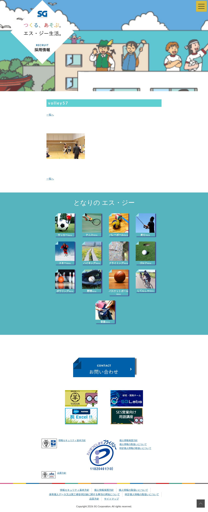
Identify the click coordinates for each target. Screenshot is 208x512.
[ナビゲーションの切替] (201, 6)
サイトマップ (111, 499)
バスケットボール (118, 292)
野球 (91, 291)
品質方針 (61, 473)
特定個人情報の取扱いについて (135, 448)
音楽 (105, 322)
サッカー (65, 235)
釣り (145, 235)
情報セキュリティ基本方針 (72, 440)
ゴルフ (145, 263)
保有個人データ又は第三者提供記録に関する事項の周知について (84, 494)
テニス (92, 235)
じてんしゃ (145, 291)
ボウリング (65, 291)
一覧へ (50, 115)
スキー (65, 263)
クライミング (118, 263)
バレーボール (118, 235)
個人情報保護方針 (128, 440)
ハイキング (91, 263)
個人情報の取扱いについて (133, 444)
